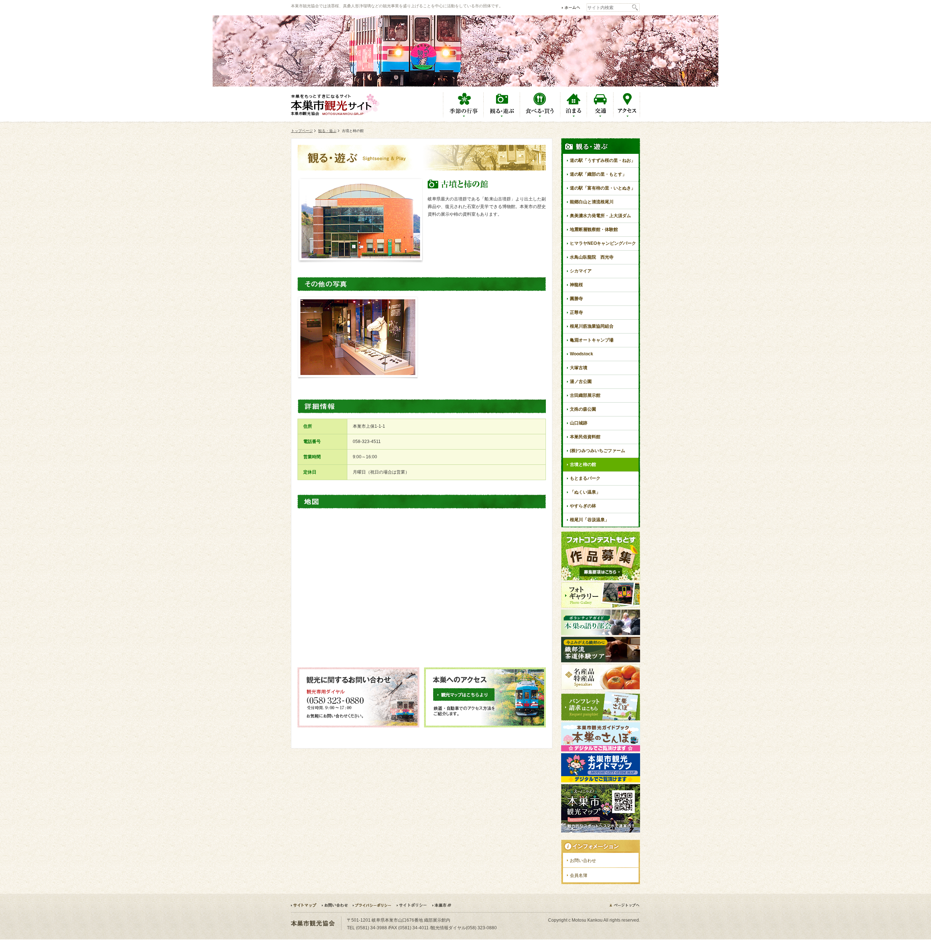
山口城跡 (578, 423)
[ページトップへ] (624, 905)
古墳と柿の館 (583, 464)
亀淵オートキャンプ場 (592, 340)
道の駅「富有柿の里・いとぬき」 (602, 188)
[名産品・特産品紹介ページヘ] (600, 688)
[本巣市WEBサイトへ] (441, 905)
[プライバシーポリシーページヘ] (374, 905)
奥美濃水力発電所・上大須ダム (600, 215)
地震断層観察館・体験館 (594, 229)
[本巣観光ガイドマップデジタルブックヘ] (600, 780)
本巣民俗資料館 (585, 436)
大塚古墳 (578, 367)
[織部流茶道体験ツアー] (600, 660)
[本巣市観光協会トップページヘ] (335, 104)
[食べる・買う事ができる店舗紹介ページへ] (540, 116)
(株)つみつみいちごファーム (597, 450)
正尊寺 (576, 312)
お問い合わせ (583, 860)
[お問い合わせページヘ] (336, 905)
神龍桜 (576, 284)
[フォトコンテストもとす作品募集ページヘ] (600, 579)
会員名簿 (578, 875)
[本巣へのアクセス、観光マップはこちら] (485, 726)
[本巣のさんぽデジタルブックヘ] (600, 750)
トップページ (302, 131)
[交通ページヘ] (600, 116)
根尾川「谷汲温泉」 (589, 519)
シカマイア (581, 271)
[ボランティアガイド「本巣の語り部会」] (600, 633)
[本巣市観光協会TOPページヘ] (571, 7)
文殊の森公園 (583, 409)
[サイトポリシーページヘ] (414, 905)
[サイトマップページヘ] (306, 905)
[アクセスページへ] (627, 116)
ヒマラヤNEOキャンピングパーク (603, 243)
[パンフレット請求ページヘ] (600, 719)
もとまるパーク (585, 478)
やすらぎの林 (583, 505)
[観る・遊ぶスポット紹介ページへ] (502, 116)
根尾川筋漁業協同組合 (592, 326)
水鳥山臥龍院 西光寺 (592, 257)
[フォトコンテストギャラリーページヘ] (600, 606)
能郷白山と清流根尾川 (592, 201)
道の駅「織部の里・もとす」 (598, 174)
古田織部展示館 (585, 395)
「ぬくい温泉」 (585, 492)
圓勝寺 (576, 298)
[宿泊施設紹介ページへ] (573, 116)
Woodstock (581, 353)
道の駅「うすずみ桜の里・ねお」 (602, 160)
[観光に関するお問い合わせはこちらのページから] (358, 726)
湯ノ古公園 (581, 381)
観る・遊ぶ (327, 131)
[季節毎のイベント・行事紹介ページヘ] (463, 116)
